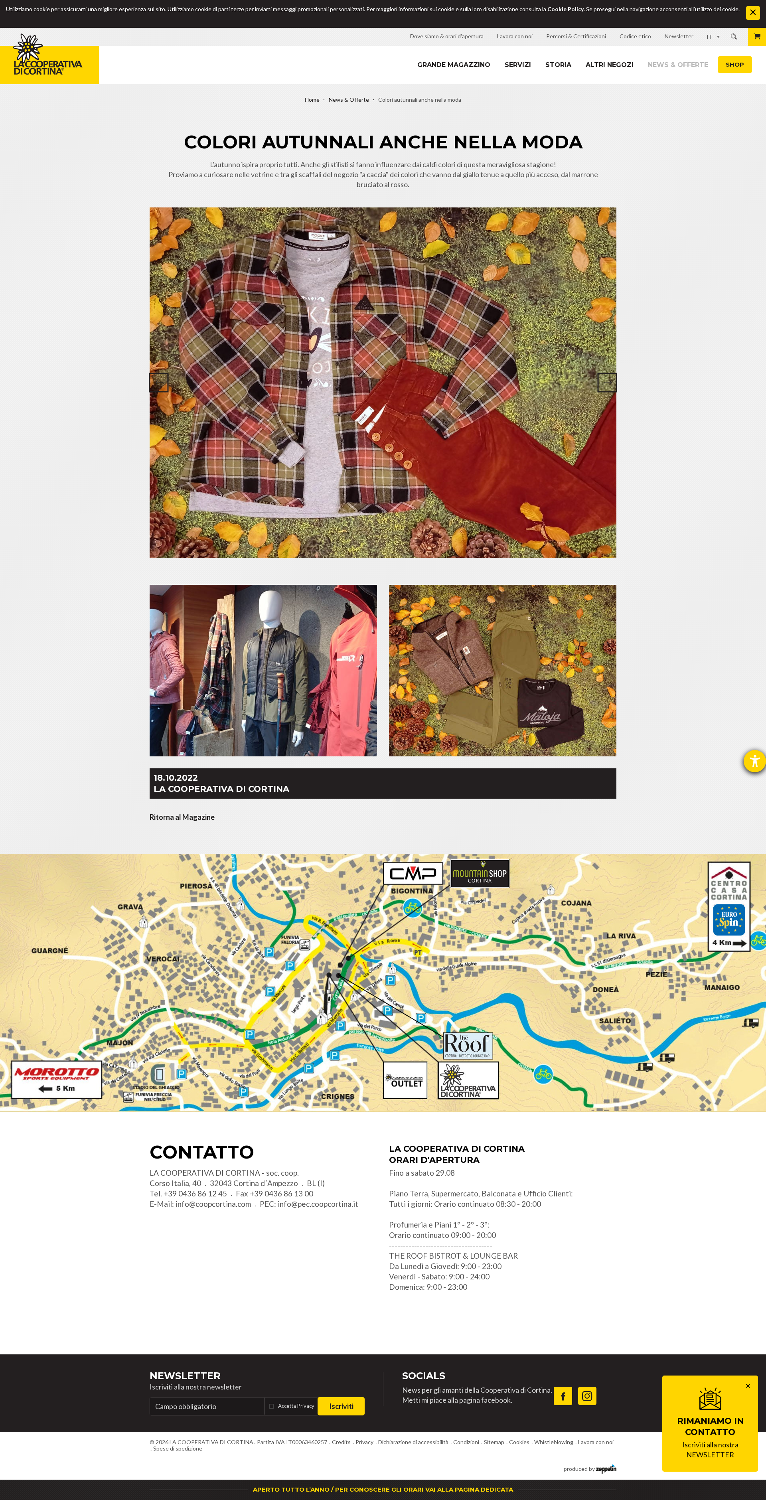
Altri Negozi (610, 65)
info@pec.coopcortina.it (318, 1203)
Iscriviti (341, 1406)
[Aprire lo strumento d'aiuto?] (755, 761)
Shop (735, 64)
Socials (423, 1376)
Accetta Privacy (296, 1406)
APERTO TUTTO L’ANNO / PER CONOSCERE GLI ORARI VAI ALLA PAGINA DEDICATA (383, 1489)
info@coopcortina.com (213, 1203)
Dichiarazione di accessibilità (413, 1442)
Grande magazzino (453, 65)
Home (312, 99)
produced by (580, 1468)
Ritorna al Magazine (182, 817)
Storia (558, 65)
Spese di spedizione (177, 1448)
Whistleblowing (553, 1442)
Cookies (519, 1442)
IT (710, 36)
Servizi (518, 65)
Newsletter (185, 1376)
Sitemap (494, 1442)
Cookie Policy (565, 9)
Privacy (364, 1442)
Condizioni (466, 1442)
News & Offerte (678, 65)
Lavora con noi (596, 1442)
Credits (341, 1442)
